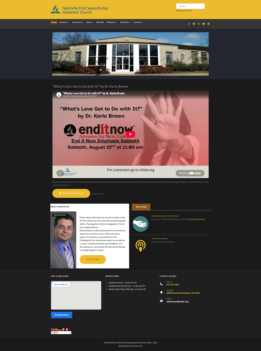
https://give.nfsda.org (196, 219)
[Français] (67, 329)
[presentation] (141, 207)
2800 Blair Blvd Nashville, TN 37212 (183, 293)
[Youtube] (203, 24)
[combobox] (190, 6)
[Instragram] (199, 24)
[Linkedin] (208, 24)
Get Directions (61, 315)
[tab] (141, 207)
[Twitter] (189, 24)
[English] (53, 329)
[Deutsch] (60, 329)
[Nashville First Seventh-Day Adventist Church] (130, 54)
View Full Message (72, 193)
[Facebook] (194, 24)
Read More (93, 259)
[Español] (56, 329)
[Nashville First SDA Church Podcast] (140, 249)
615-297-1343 (173, 284)
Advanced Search (184, 10)
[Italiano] (63, 329)
